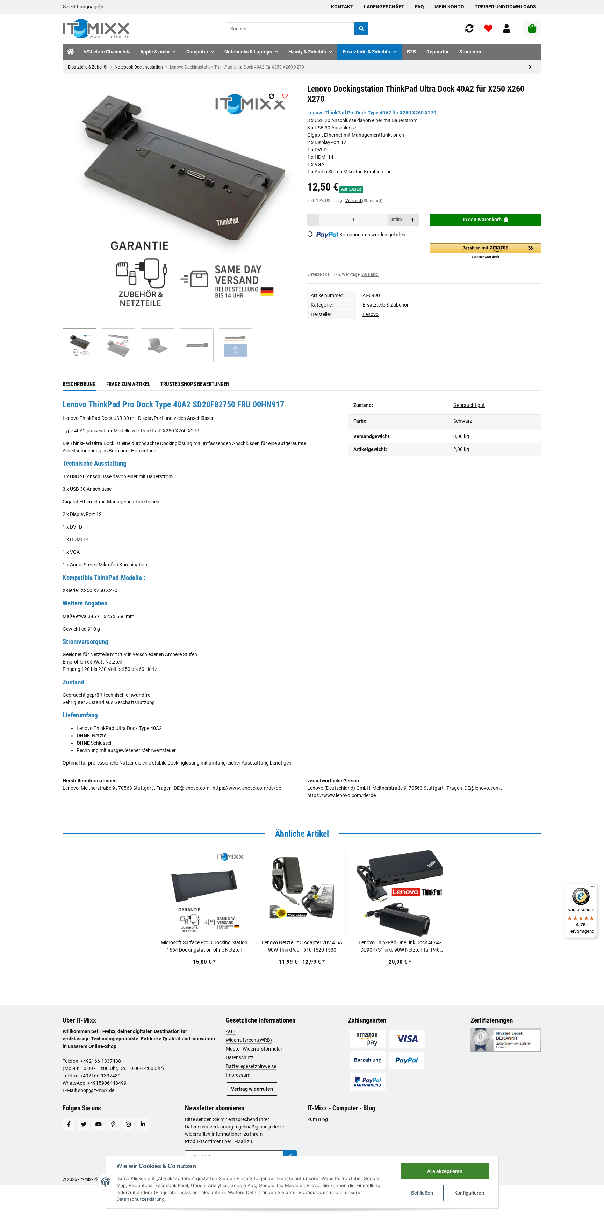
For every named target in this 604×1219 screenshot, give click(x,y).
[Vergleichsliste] (469, 29)
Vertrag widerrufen (252, 1089)
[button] (507, 29)
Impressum (238, 1075)
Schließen (422, 1193)
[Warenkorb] (532, 29)
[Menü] (593, 888)
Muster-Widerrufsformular (254, 1049)
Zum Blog (317, 1119)
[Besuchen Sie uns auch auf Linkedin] (143, 1124)
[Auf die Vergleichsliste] (271, 96)
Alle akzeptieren (444, 1171)
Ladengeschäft (384, 6)
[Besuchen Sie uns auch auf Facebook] (69, 1124)
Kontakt (342, 6)
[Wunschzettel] (488, 29)
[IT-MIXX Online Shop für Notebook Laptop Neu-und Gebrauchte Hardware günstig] (96, 28)
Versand (353, 200)
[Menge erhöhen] (413, 220)
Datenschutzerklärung (209, 1127)
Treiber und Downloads (505, 6)
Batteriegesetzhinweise (251, 1066)
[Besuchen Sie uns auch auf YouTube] (98, 1124)
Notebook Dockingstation (139, 67)
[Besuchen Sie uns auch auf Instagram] (128, 1124)
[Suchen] (361, 28)
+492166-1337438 (100, 1061)
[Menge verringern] (313, 220)
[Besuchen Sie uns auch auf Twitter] (84, 1124)
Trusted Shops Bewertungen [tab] (194, 384)
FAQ (419, 6)
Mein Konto (449, 6)
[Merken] (284, 96)
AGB (231, 1031)
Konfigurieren (469, 1193)
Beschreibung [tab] (79, 384)
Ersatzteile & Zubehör (88, 67)
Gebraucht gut (469, 405)
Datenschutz (239, 1057)
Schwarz (462, 421)
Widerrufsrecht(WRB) (249, 1040)
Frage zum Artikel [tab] (128, 384)
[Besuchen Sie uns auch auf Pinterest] (113, 1124)
